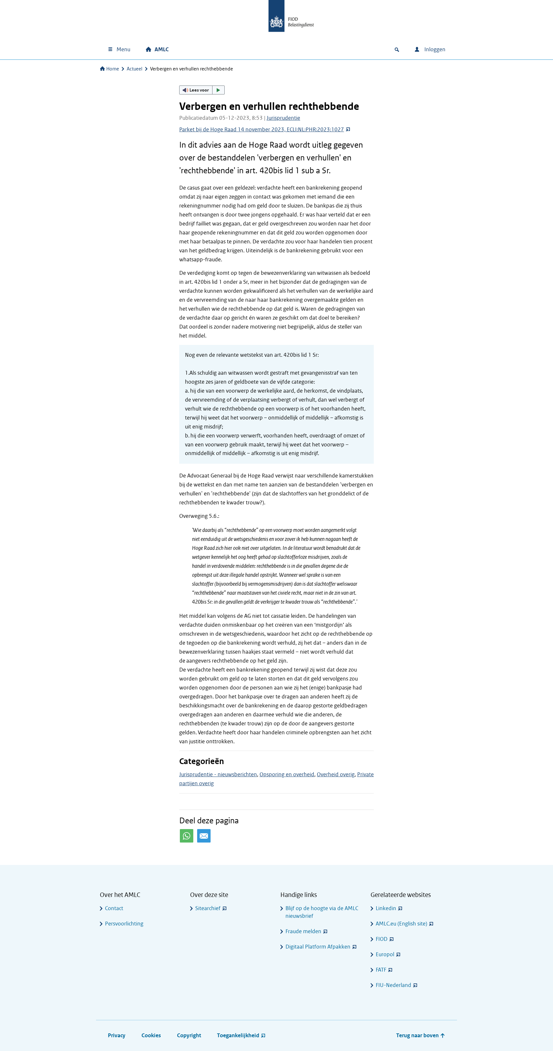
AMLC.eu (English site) (401, 923)
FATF (381, 969)
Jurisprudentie (283, 118)
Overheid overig (336, 774)
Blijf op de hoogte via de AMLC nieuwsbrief (321, 912)
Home (112, 69)
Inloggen (434, 49)
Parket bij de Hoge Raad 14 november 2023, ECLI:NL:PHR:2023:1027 (261, 129)
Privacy (116, 1035)
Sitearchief (207, 908)
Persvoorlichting (124, 923)
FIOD (382, 939)
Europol (385, 954)
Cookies (151, 1035)
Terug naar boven (418, 1035)
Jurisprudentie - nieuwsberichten (218, 774)
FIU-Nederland (393, 985)
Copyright (189, 1035)
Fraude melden (303, 931)
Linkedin (386, 908)
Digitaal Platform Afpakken (317, 946)
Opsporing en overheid (287, 774)
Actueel (134, 69)
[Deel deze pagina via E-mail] (204, 836)
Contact (114, 908)
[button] (202, 90)
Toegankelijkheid (238, 1035)
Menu (123, 49)
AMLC (162, 49)
